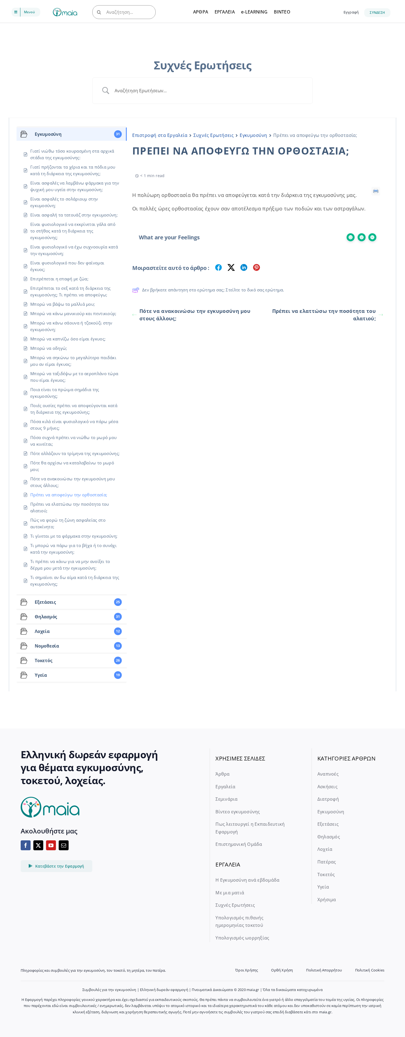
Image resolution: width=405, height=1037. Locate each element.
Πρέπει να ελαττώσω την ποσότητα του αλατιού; (324, 315)
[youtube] (51, 845)
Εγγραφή (351, 12)
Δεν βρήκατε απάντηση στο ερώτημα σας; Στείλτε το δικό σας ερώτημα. (213, 290)
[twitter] (38, 845)
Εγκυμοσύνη (253, 135)
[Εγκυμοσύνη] (65, 10)
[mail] (64, 845)
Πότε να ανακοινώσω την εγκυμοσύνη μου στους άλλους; (194, 315)
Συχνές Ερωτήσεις (213, 135)
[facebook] (26, 845)
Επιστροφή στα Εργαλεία (159, 135)
